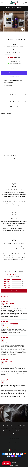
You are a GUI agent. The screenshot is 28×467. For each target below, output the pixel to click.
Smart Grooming (13, 438)
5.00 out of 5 (18, 275)
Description (14, 91)
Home (13, 36)
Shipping (12, 46)
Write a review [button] (14, 291)
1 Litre (20, 53)
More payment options (14, 76)
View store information (8, 85)
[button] (11, 57)
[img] (4, 301)
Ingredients (14, 94)
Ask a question (14, 101)
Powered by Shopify (14, 465)
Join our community (14, 446)
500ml (14, 53)
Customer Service (14, 442)
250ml (8, 53)
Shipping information (13, 98)
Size (14, 49)
